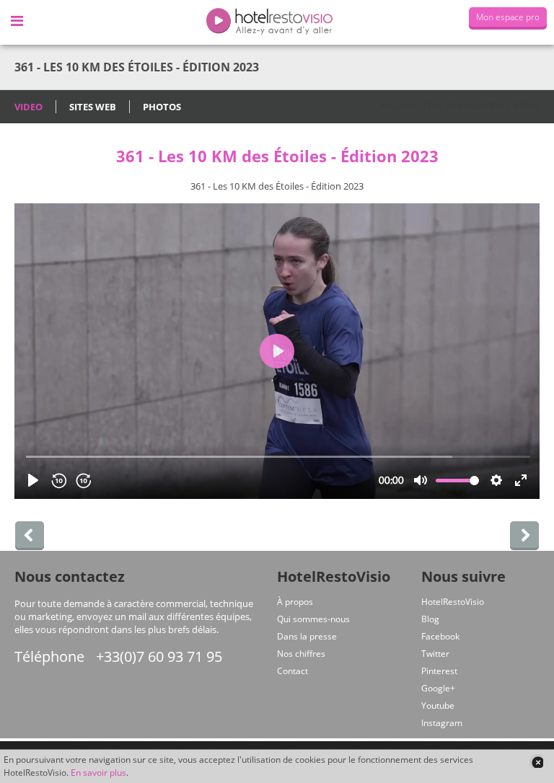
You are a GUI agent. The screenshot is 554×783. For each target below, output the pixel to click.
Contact (292, 671)
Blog (430, 619)
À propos (295, 602)
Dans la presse (307, 636)
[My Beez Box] (29, 536)
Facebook (440, 636)
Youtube (437, 705)
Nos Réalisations (463, 105)
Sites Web (92, 106)
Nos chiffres (301, 653)
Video (28, 106)
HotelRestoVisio (452, 602)
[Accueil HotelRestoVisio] (277, 22)
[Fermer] (536, 760)
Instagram (441, 723)
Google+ (438, 688)
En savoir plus (98, 772)
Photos (162, 106)
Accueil (396, 105)
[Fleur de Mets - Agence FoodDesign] (524, 536)
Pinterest (439, 671)
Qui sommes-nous (313, 619)
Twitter (435, 653)
